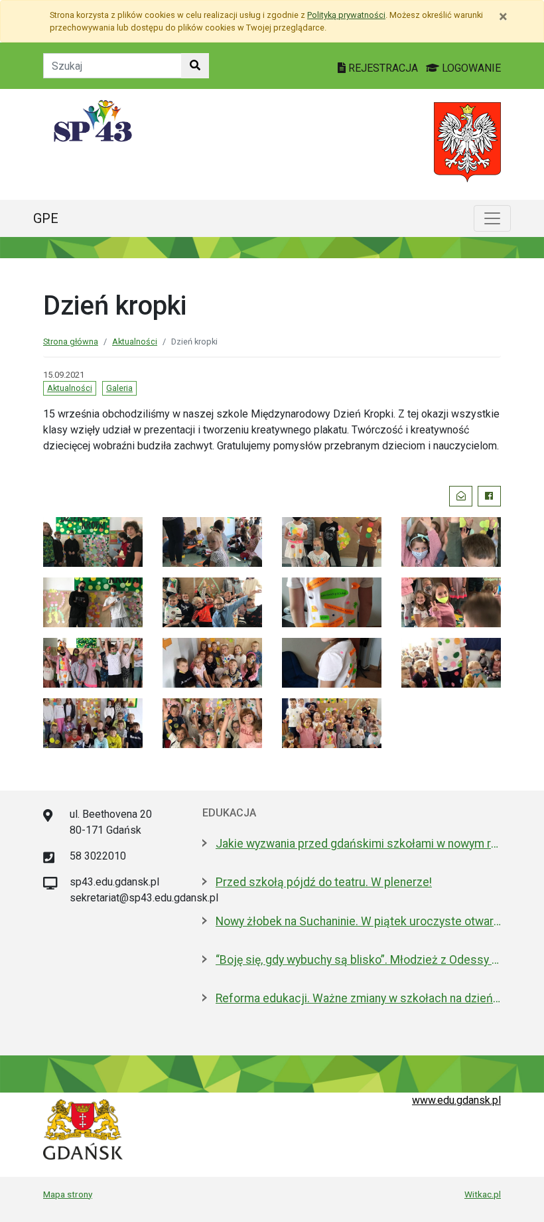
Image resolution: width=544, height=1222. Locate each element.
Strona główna (70, 341)
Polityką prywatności (346, 15)
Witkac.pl (482, 1194)
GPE (45, 218)
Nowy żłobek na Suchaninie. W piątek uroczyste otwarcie (358, 921)
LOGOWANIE (470, 68)
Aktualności (134, 341)
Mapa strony (67, 1194)
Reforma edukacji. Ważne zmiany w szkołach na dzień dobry (358, 998)
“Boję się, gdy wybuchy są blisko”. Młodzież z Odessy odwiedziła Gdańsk (358, 959)
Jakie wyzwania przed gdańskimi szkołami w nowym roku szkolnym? (358, 843)
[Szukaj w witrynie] (195, 65)
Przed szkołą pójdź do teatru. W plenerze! (324, 882)
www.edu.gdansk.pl (456, 1100)
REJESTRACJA (383, 68)
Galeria (119, 388)
